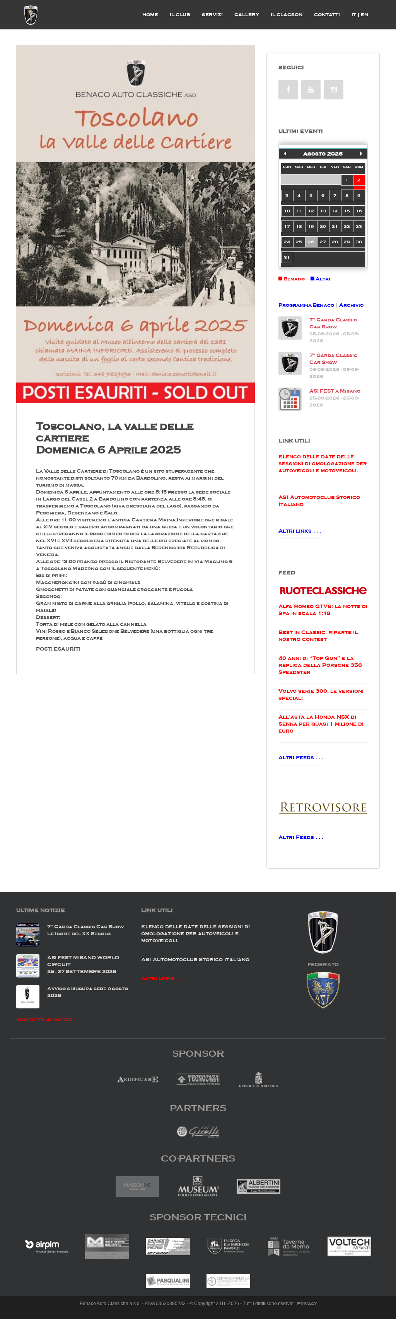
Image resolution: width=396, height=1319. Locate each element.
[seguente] (361, 153)
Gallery (246, 14)
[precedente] (285, 153)
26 (311, 241)
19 (311, 226)
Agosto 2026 (323, 153)
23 (359, 226)
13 (323, 210)
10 (287, 210)
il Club (180, 14)
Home (150, 14)
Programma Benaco (306, 305)
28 (335, 241)
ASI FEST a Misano (334, 391)
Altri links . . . (299, 531)
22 (347, 226)
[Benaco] (30, 14)
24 (287, 241)
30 (359, 241)
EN (364, 14)
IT (356, 14)
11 (299, 210)
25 (299, 241)
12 (311, 210)
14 (335, 210)
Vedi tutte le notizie (44, 1019)
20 (323, 226)
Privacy (307, 1303)
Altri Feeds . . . (300, 757)
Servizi (212, 14)
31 (287, 257)
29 (347, 241)
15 (347, 210)
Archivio (351, 305)
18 (299, 226)
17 (287, 226)
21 (335, 226)
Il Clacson (286, 14)
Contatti (327, 14)
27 (323, 241)
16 (359, 210)
